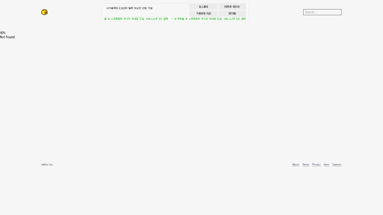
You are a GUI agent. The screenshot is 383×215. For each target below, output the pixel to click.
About (295, 164)
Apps (326, 164)
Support (337, 164)
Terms (305, 164)
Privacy (316, 164)
